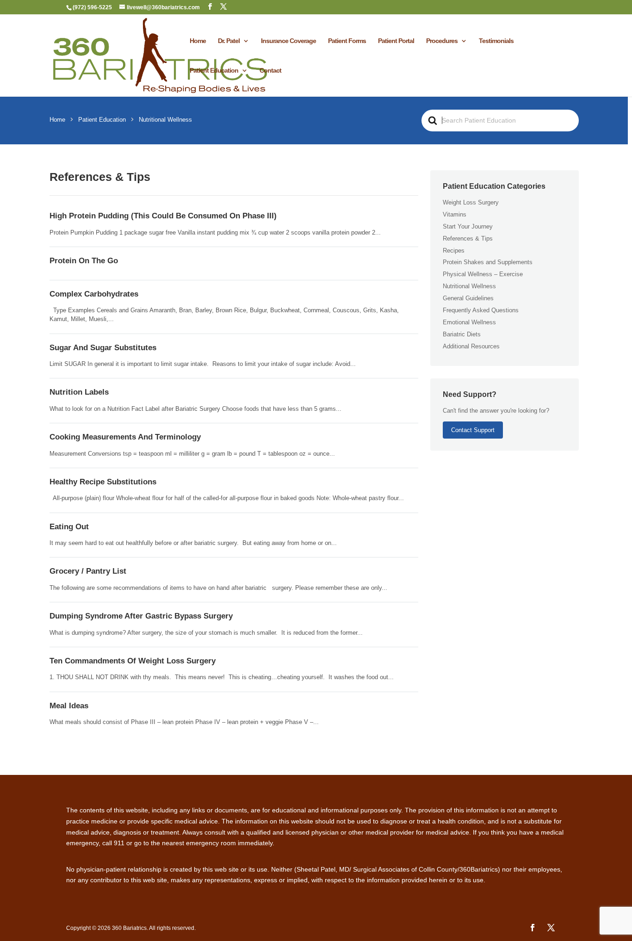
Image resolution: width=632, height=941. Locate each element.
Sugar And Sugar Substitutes (103, 347)
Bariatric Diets (462, 334)
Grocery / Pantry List (88, 571)
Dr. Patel (229, 40)
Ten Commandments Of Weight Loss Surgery (133, 660)
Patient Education (214, 70)
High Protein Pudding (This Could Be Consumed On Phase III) (163, 215)
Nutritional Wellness (469, 286)
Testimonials (496, 40)
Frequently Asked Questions (481, 310)
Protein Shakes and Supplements (488, 262)
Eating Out (69, 526)
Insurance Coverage (288, 40)
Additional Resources (471, 346)
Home (198, 40)
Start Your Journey (468, 226)
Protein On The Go (84, 260)
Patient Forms (347, 40)
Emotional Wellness (469, 322)
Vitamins (454, 214)
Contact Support (473, 430)
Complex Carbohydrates (94, 294)
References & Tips (468, 238)
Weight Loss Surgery (471, 202)
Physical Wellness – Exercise (483, 274)
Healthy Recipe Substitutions (103, 481)
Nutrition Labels (79, 392)
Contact (270, 70)
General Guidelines (468, 298)
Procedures (442, 40)
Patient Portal (396, 40)
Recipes (454, 250)
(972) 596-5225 (92, 7)
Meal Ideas (69, 705)
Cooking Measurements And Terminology (125, 437)
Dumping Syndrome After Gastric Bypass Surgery (141, 616)
